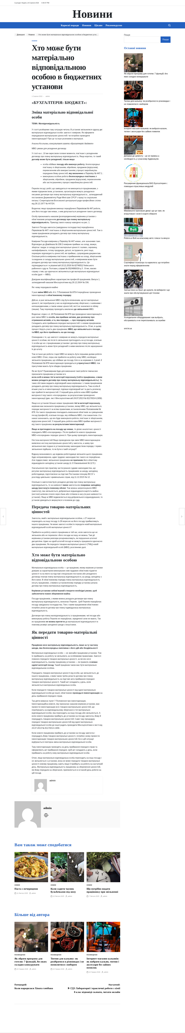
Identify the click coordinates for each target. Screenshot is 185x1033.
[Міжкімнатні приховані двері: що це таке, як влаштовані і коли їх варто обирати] (133, 199)
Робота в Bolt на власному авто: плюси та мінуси (147, 238)
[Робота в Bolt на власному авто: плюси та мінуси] (133, 227)
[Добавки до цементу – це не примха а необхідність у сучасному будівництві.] (133, 145)
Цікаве (98, 25)
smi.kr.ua (128, 328)
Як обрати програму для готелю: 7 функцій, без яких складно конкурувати (30, 961)
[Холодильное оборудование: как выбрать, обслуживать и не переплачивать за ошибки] (133, 306)
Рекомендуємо (114, 25)
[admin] (27, 814)
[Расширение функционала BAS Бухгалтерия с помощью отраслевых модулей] (133, 172)
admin (48, 96)
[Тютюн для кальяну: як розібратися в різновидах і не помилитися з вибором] (133, 90)
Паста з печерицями (26, 888)
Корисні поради (70, 25)
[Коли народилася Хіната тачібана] (3, 516)
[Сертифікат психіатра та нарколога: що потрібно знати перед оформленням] (133, 251)
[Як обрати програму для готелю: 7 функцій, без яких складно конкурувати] (133, 62)
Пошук (127, 35)
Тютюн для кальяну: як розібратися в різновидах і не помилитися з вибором (67, 961)
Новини (92, 14)
